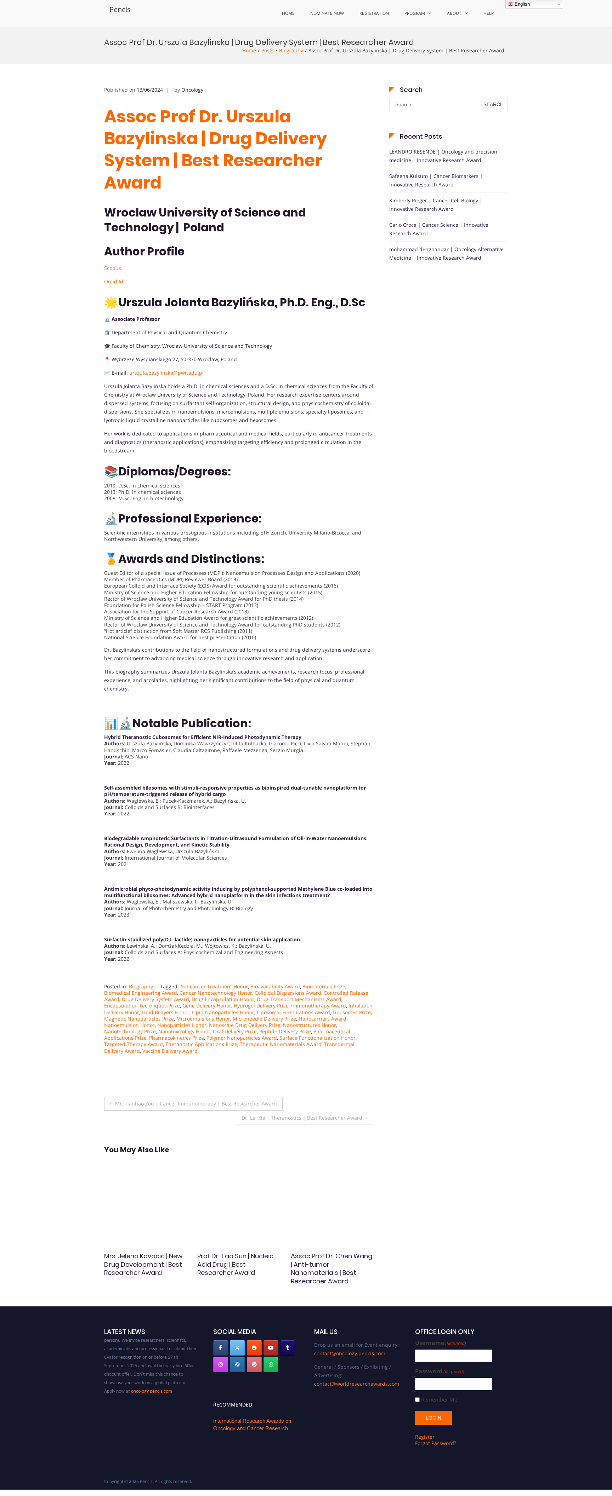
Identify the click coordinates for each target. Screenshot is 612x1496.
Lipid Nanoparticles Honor (223, 1012)
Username (440, 1343)
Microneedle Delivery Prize (264, 1018)
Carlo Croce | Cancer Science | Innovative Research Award (438, 229)
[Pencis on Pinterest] (254, 1364)
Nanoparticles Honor (181, 1025)
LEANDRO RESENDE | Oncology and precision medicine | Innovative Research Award (443, 155)
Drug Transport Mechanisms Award (299, 999)
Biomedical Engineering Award (140, 992)
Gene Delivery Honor (206, 1005)
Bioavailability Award (275, 986)
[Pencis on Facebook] (220, 1348)
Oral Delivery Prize (235, 1031)
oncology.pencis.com (151, 1379)
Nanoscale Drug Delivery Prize (244, 1025)
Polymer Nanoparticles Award (241, 1037)
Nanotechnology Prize (130, 1031)
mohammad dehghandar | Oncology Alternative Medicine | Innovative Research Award (446, 253)
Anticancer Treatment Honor (214, 986)
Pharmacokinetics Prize (176, 1037)
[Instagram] (220, 1364)
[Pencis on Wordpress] (237, 1364)
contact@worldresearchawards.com (356, 1383)
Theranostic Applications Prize (201, 1044)
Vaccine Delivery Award (170, 1050)
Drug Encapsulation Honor (223, 999)
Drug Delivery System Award (155, 999)
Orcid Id (113, 281)
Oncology (192, 89)
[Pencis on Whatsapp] (271, 1364)
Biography (291, 50)
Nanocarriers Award (322, 1018)
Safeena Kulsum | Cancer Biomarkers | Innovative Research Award (436, 180)
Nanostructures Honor (309, 1025)
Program (414, 13)
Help (488, 13)
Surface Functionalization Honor (317, 1037)
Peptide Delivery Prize (285, 1031)
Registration (374, 13)
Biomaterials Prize (323, 986)
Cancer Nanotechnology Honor (216, 992)
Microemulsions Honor (203, 1018)
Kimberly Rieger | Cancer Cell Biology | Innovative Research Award (435, 204)
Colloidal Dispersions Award (288, 992)
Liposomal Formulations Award (293, 1012)
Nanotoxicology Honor (184, 1031)
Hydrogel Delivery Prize (261, 1005)
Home (288, 13)
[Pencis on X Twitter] (237, 1348)
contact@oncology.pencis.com (349, 1353)
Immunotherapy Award (318, 1005)
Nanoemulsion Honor (129, 1025)
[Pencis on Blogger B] (254, 1348)
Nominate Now (327, 13)
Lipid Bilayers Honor (165, 1012)
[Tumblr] (287, 1348)
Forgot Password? (435, 1443)
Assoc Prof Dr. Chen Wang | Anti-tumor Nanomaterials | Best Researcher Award (238, 1268)
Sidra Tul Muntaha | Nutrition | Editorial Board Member (329, 1264)
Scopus (112, 268)
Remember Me (439, 1399)
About (454, 13)
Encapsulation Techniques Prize (142, 1005)
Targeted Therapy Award (133, 1044)
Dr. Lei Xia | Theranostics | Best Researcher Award (302, 1117)
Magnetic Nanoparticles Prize (139, 1018)
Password (439, 1371)
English (521, 4)
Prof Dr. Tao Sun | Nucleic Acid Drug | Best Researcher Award (142, 1264)
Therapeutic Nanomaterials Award (281, 1044)
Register (425, 1436)
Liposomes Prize (352, 1012)
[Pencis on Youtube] (271, 1348)
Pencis (120, 9)
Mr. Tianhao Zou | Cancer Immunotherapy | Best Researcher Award (196, 1103)
